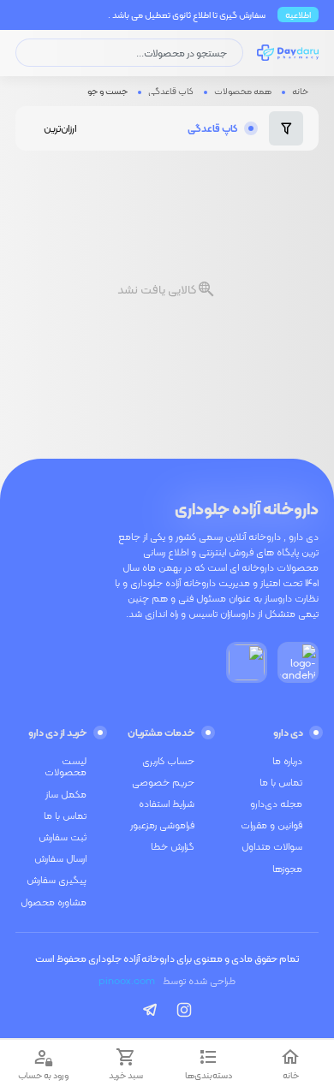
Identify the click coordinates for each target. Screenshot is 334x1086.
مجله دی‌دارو (276, 803)
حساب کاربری (168, 760)
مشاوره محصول (53, 902)
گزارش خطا (172, 846)
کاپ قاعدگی (171, 90)
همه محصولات (242, 90)
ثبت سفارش (62, 837)
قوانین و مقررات (271, 825)
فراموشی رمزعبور (162, 825)
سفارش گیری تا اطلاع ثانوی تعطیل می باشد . (186, 14)
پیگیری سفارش (56, 879)
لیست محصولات (65, 766)
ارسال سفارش (60, 858)
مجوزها (287, 868)
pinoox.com (126, 980)
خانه (300, 90)
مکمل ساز (65, 794)
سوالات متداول (272, 846)
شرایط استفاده (166, 803)
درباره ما (287, 760)
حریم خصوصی (163, 782)
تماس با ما (280, 782)
